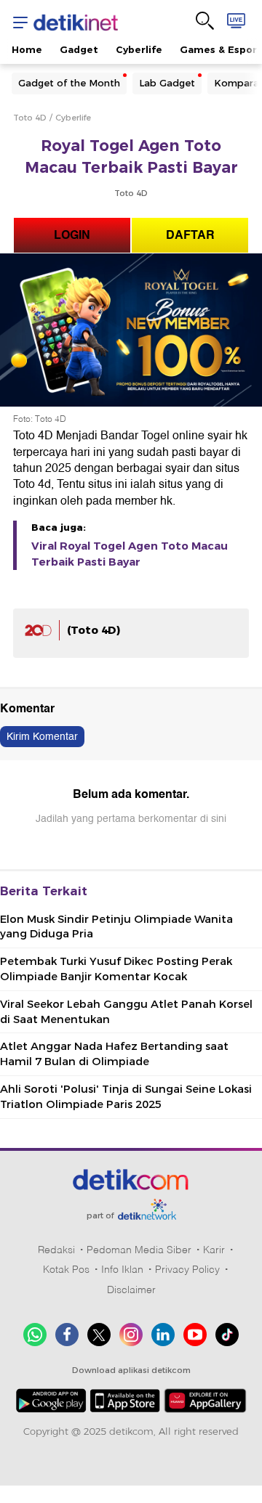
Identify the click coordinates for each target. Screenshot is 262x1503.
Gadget (79, 49)
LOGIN (72, 235)
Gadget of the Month (69, 83)
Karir (214, 1249)
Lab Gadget (167, 83)
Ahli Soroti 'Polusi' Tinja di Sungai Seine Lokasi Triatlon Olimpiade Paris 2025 (126, 1097)
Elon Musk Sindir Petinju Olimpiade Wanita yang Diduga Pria (116, 927)
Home (27, 49)
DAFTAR (190, 235)
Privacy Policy (187, 1269)
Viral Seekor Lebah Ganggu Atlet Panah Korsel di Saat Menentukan (126, 1012)
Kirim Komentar (42, 736)
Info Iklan (122, 1269)
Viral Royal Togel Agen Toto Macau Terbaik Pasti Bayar (129, 554)
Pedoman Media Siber (139, 1249)
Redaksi (56, 1249)
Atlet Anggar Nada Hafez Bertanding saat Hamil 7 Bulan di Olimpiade (114, 1054)
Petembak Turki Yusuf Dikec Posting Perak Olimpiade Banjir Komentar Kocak (116, 969)
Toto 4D (30, 118)
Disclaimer (131, 1289)
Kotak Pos (66, 1269)
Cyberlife (139, 49)
